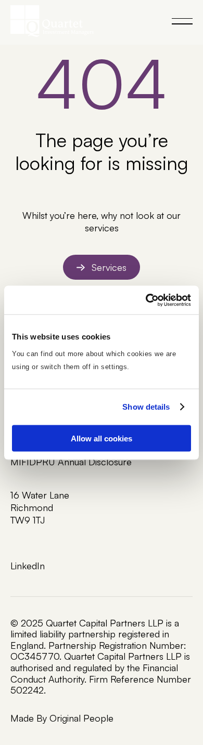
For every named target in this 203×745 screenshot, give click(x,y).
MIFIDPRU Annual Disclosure (71, 461)
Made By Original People (61, 718)
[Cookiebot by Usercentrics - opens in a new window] (146, 300)
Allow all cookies (101, 438)
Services (109, 267)
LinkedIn (27, 565)
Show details (146, 406)
